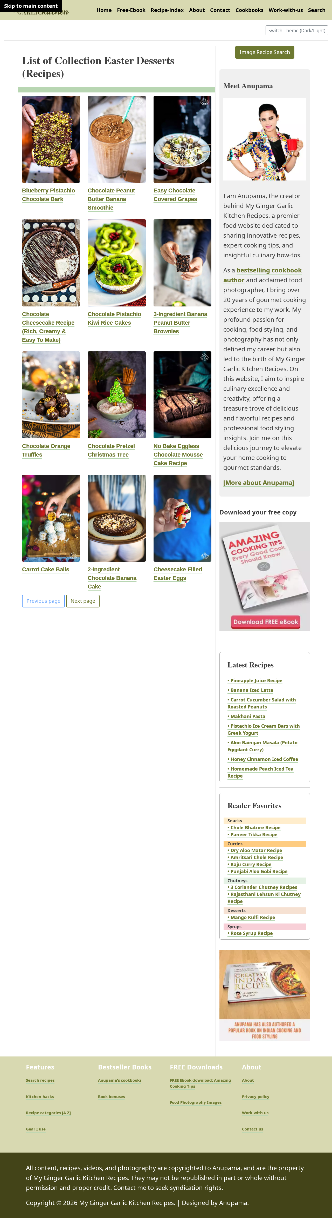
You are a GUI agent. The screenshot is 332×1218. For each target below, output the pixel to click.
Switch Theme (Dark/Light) (296, 30)
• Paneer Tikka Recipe (252, 834)
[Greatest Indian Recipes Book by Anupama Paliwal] (264, 1000)
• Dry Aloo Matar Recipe (254, 850)
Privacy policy (255, 1096)
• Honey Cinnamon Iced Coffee (262, 759)
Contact (220, 10)
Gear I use (36, 1129)
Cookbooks (250, 10)
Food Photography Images (196, 1102)
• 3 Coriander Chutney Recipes (262, 887)
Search (317, 10)
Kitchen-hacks (40, 1096)
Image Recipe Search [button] (265, 52)
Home (104, 10)
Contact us (252, 1129)
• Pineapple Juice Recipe (254, 680)
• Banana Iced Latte (250, 690)
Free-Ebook (131, 10)
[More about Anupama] (258, 482)
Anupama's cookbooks (119, 1080)
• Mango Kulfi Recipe (251, 917)
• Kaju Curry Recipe (249, 864)
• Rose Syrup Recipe (250, 933)
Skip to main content (31, 5)
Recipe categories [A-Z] (48, 1112)
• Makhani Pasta (246, 716)
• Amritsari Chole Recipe (255, 857)
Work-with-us (286, 10)
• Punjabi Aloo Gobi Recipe (257, 871)
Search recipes (40, 1080)
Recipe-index (167, 10)
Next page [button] (83, 600)
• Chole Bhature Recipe (254, 827)
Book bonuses (111, 1096)
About (197, 10)
